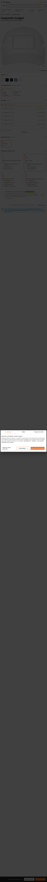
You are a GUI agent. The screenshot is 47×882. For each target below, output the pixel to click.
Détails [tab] (23, 431)
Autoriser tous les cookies (37, 448)
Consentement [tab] (8, 431)
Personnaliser (22, 448)
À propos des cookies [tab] (39, 431)
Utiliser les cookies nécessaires (7, 448)
